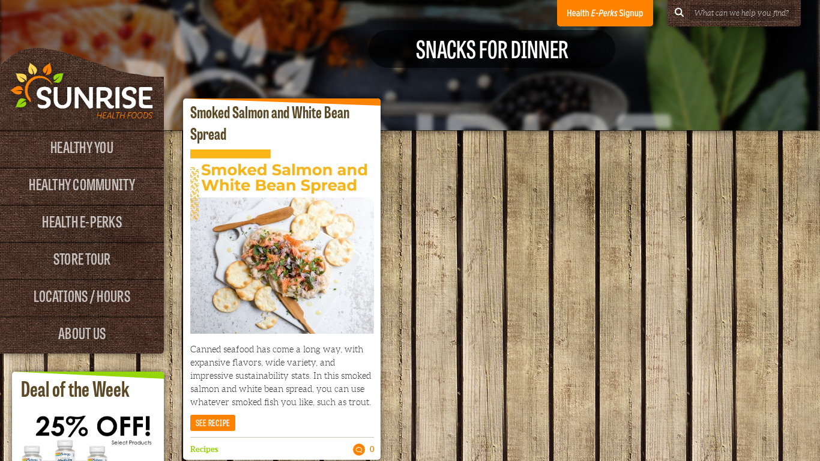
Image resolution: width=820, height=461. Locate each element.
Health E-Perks (82, 220)
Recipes (204, 449)
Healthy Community (81, 183)
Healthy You (81, 146)
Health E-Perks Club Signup (605, 13)
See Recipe (213, 422)
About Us (82, 332)
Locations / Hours (82, 295)
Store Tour (82, 258)
